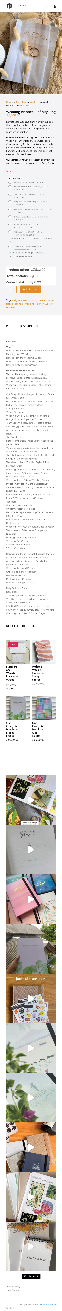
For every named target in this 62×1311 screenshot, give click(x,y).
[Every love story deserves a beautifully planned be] (31, 1197)
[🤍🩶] (31, 949)
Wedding (34, 102)
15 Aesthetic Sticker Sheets (31, 218)
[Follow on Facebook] (19, 1298)
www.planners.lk (48, 1304)
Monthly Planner (37, 300)
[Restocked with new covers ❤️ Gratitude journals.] (31, 899)
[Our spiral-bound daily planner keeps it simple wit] (31, 1246)
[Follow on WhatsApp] (35, 1298)
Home (9, 102)
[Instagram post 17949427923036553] (31, 800)
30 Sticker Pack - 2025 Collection (28, 225)
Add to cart (31, 289)
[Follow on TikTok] (42, 1298)
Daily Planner (19, 300)
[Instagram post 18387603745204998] (31, 1048)
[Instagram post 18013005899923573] (31, 998)
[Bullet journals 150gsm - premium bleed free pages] (31, 1147)
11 (42, 89)
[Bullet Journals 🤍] (31, 1098)
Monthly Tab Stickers (28, 182)
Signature (21, 102)
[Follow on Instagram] (26, 1298)
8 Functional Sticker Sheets (31, 188)
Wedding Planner (34, 304)
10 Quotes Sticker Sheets (30, 203)
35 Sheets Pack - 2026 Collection (28, 233)
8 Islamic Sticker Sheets (29, 195)
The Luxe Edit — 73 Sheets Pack (27, 248)
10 (39, 89)
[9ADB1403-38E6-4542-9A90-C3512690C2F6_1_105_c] (31, 93)
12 (45, 89)
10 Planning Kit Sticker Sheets (33, 210)
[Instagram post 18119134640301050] (31, 850)
